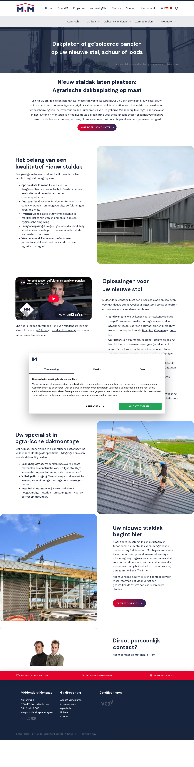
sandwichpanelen (63, 330)
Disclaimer (49, 734)
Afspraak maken (163, 675)
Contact (131, 8)
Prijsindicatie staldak (34, 675)
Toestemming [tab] (51, 369)
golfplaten (41, 330)
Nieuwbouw (172, 64)
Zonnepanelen (144, 21)
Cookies (60, 734)
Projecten (79, 8)
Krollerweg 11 (27, 699)
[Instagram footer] (28, 719)
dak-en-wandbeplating (137, 64)
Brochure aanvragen (98, 675)
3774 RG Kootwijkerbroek (35, 704)
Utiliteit (92, 21)
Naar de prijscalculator (95, 127)
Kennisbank (148, 8)
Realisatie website (83, 734)
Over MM (63, 8)
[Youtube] (23, 719)
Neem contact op (123, 654)
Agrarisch (73, 21)
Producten (167, 21)
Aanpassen (93, 406)
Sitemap (69, 734)
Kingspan (160, 330)
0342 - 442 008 (30, 708)
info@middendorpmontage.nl (37, 712)
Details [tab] (97, 369)
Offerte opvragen (128, 603)
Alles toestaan (138, 406)
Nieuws (116, 8)
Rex (151, 330)
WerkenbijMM (98, 8)
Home (48, 8)
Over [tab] (142, 369)
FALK (144, 330)
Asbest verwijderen (116, 21)
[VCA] (107, 704)
